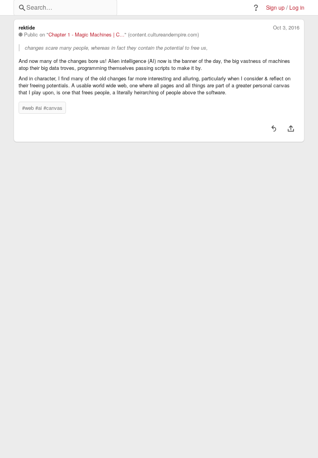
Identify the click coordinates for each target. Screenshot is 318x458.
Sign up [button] (275, 7)
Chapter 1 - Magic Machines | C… (86, 34)
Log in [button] (296, 7)
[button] (255, 8)
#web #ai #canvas (42, 107)
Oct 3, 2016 (286, 27)
